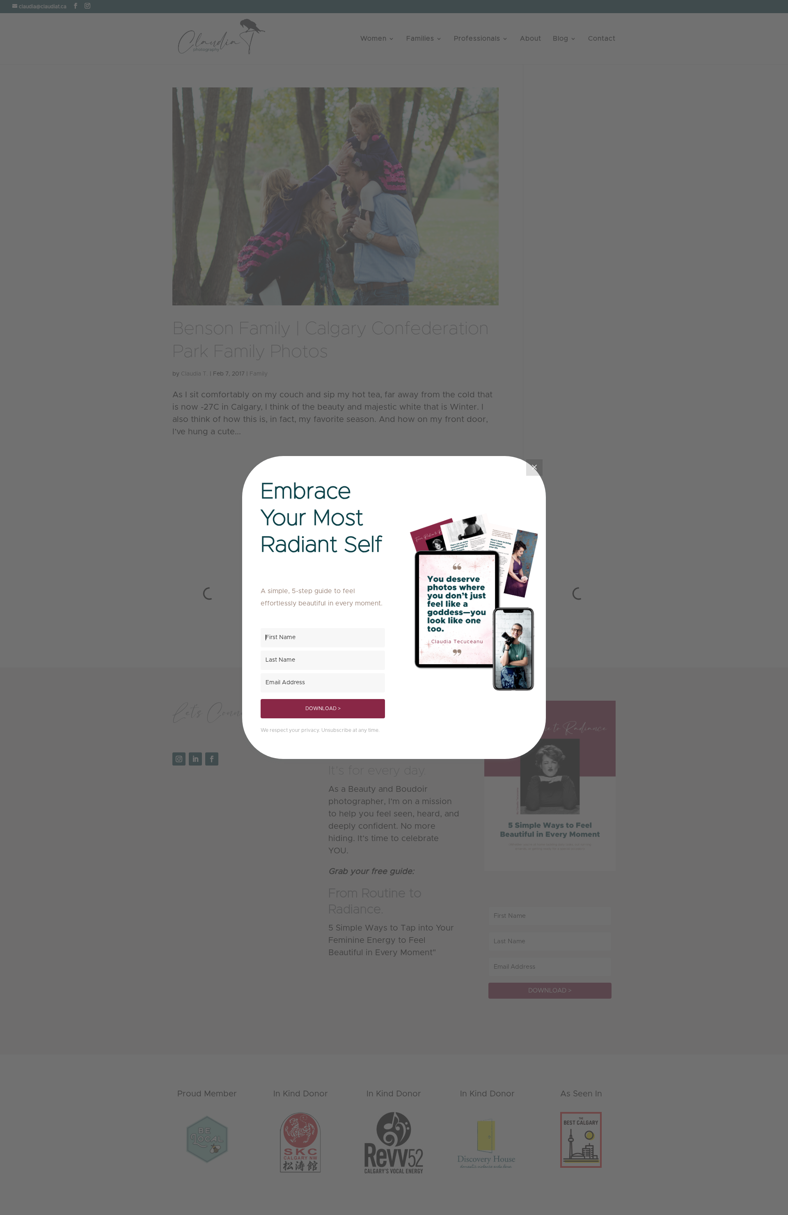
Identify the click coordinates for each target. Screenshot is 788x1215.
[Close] (534, 467)
